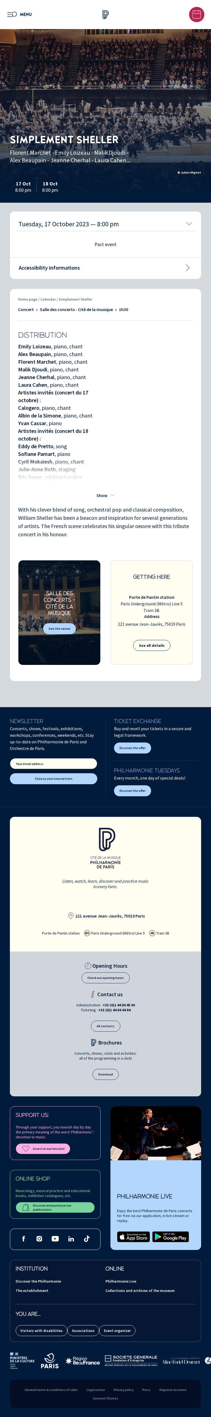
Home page (27, 299)
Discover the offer (133, 748)
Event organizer (117, 1330)
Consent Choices (105, 1398)
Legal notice (96, 1390)
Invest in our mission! (49, 1149)
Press (146, 1390)
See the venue (59, 628)
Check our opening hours (105, 978)
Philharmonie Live (121, 1281)
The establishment (32, 1290)
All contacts (106, 1026)
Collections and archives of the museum (140, 1290)
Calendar (48, 299)
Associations (83, 1330)
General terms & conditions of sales (51, 1390)
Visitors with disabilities (41, 1330)
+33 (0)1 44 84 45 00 (119, 1005)
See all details (152, 645)
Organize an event (173, 1390)
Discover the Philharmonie (38, 1281)
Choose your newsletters (54, 779)
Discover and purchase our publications (52, 1207)
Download (105, 1074)
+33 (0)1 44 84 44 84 (114, 1009)
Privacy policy (124, 1390)
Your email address (29, 764)
